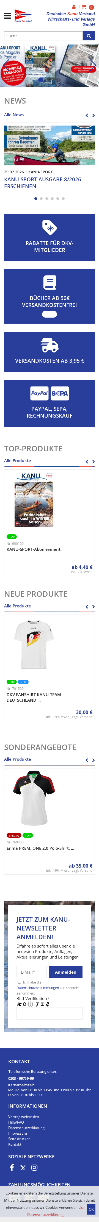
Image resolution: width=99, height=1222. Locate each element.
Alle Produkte (17, 460)
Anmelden (65, 972)
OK (91, 1209)
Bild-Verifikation (33, 998)
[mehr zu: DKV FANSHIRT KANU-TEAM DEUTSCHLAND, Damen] (34, 644)
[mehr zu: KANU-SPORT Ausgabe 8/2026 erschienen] (49, 145)
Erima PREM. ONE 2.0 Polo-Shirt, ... (40, 848)
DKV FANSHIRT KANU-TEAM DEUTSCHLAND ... (34, 697)
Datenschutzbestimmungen (37, 987)
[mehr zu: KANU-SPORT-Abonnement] (34, 499)
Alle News (14, 114)
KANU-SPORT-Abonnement (34, 549)
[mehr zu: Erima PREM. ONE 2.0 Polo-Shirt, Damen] (34, 798)
